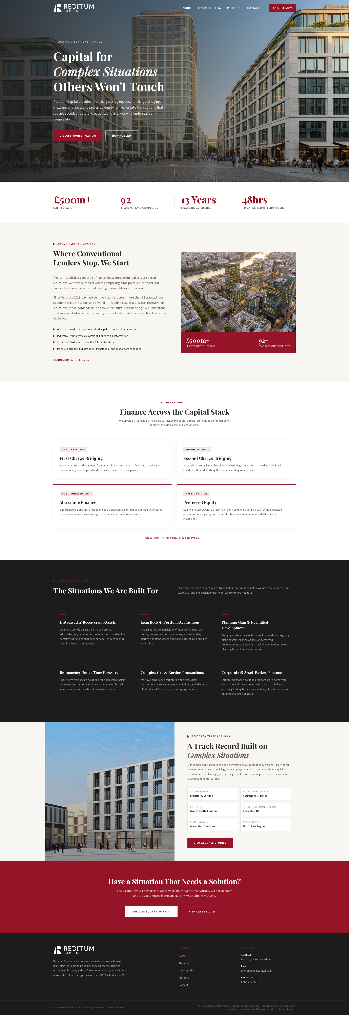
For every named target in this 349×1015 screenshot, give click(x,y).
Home (172, 8)
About (187, 8)
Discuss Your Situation (78, 136)
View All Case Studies (210, 843)
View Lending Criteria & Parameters (174, 538)
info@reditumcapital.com (256, 971)
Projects (234, 8)
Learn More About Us (71, 360)
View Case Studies (202, 912)
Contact (253, 8)
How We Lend (121, 136)
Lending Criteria (209, 8)
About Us (184, 963)
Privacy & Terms (117, 1007)
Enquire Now (282, 8)
